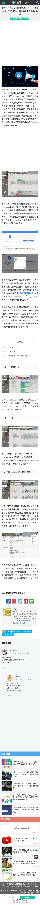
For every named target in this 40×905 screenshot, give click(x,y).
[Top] (36, 857)
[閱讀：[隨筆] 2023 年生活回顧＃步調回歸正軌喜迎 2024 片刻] (7, 852)
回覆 (4, 667)
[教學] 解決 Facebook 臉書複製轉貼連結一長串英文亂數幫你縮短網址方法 (25, 810)
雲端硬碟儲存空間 (26, 293)
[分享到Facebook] (8, 601)
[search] (37, 2)
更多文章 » (23, 623)
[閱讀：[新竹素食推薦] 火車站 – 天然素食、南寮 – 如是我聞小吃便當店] (7, 863)
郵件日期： (13, 352)
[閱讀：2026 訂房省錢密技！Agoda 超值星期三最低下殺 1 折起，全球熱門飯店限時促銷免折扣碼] (7, 798)
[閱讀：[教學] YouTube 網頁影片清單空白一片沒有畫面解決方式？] (7, 840)
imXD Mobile (21, 902)
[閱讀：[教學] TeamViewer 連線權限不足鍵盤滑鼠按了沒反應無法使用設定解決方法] (7, 775)
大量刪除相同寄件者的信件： (19, 356)
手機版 (27, 897)
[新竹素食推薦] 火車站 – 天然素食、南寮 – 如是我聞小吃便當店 (25, 862)
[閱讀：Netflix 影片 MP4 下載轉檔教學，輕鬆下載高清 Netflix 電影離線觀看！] (7, 786)
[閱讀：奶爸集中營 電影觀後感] (7, 824)
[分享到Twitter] (20, 601)
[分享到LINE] (31, 601)
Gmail (9, 631)
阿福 (12, 18)
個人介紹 (16, 623)
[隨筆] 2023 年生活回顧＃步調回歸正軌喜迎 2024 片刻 (25, 851)
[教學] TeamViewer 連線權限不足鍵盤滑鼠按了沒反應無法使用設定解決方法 (25, 774)
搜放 (35, 616)
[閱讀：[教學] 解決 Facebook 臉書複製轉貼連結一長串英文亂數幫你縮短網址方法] (7, 810)
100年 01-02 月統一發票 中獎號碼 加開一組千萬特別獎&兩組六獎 (25, 874)
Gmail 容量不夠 (7, 634)
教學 (29, 631)
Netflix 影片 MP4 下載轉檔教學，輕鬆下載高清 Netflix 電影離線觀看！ (25, 786)
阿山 (11, 650)
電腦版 (12, 897)
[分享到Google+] (14, 601)
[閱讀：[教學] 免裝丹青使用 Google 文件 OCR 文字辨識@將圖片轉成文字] (7, 763)
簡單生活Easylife (20, 2)
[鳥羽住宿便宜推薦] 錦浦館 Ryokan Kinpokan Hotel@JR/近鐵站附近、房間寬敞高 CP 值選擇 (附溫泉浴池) (22, 886)
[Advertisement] (20, 43)
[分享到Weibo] (26, 601)
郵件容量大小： (14, 347)
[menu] (3, 2)
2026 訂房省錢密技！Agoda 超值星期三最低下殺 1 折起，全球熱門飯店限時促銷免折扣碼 (25, 797)
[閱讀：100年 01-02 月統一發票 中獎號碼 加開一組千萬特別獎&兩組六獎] (7, 874)
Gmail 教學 (16, 631)
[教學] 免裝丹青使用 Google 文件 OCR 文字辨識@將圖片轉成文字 (25, 763)
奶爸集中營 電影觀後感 (21, 828)
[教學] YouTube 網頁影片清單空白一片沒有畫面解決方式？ (25, 840)
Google (24, 631)
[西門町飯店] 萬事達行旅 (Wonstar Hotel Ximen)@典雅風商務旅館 (17, 891)
